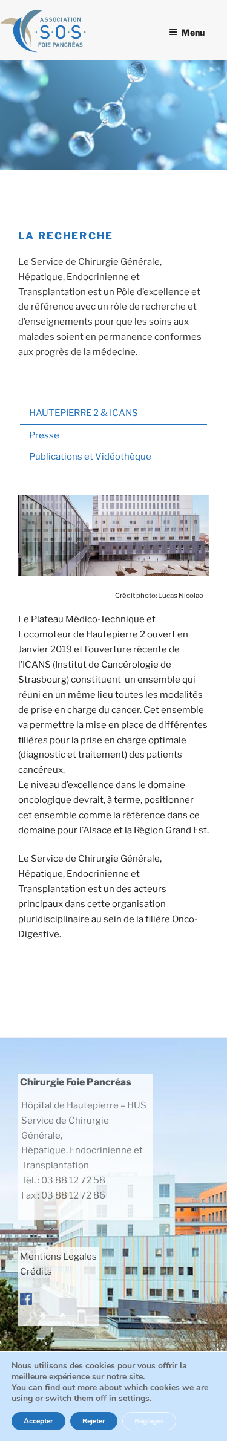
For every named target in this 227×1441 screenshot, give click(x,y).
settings (134, 1398)
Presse (44, 435)
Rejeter (93, 1421)
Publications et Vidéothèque (90, 456)
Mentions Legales (58, 1256)
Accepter (38, 1421)
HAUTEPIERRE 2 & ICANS (83, 413)
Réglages (149, 1421)
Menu (193, 32)
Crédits (36, 1271)
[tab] (113, 414)
